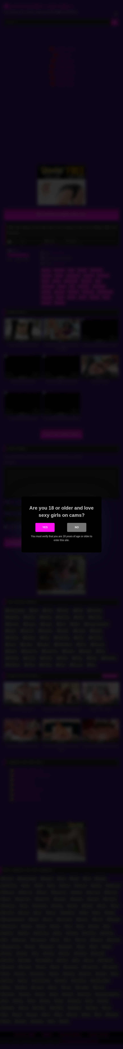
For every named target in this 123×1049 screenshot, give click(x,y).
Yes (45, 527)
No (77, 527)
